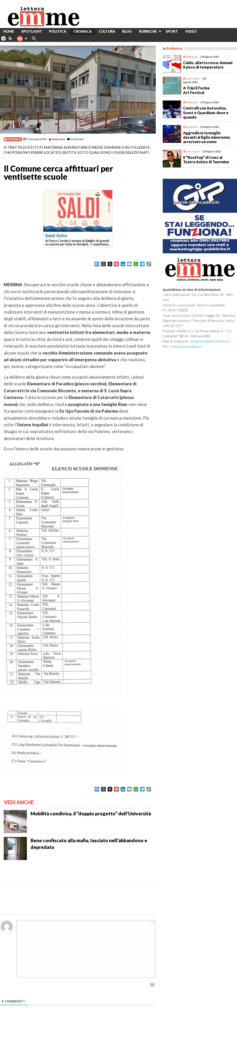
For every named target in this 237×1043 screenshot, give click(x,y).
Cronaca (14, 139)
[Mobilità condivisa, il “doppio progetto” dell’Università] (15, 821)
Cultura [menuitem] (107, 31)
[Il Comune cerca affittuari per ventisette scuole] (78, 90)
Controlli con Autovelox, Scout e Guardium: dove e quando (205, 112)
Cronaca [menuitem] (82, 31)
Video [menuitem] (191, 31)
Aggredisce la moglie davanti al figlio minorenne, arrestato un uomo (207, 137)
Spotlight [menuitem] (31, 31)
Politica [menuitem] (57, 31)
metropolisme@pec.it (186, 346)
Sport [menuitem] (172, 31)
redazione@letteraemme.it (210, 341)
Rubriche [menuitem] (148, 31)
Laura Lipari (193, 78)
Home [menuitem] (8, 31)
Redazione (58, 139)
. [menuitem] (3, 40)
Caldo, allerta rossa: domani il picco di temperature (207, 64)
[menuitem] (203, 31)
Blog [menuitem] (127, 31)
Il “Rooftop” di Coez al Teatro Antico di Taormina (206, 159)
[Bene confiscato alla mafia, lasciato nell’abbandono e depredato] (15, 848)
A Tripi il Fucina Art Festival (196, 90)
